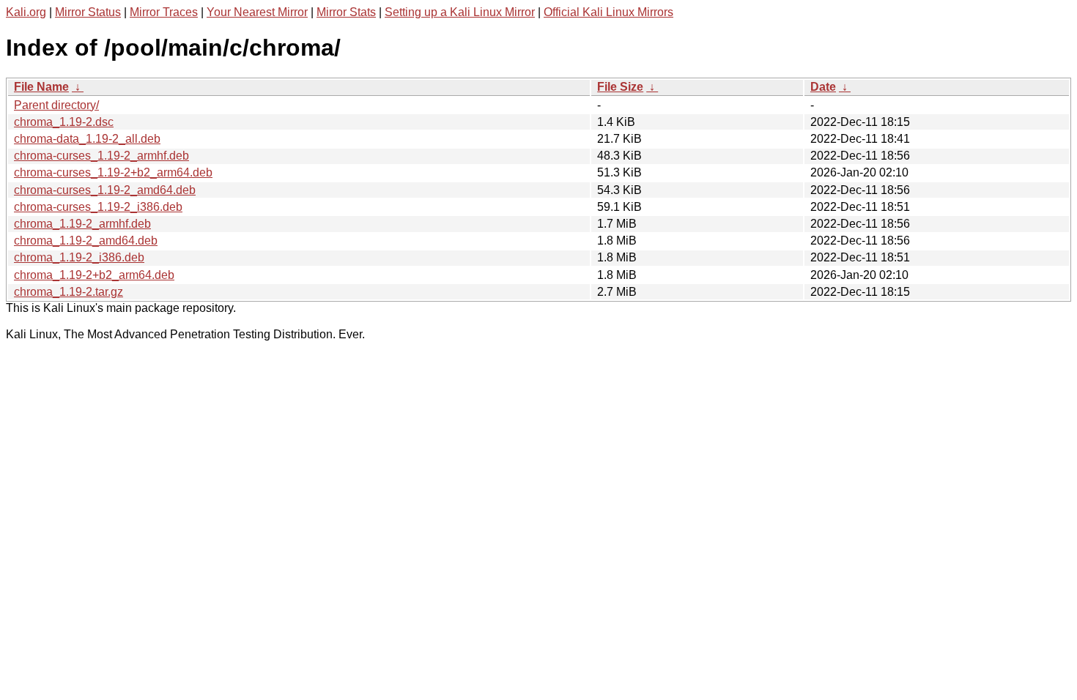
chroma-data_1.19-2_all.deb (87, 139)
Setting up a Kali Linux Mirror (460, 12)
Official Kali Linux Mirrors (608, 12)
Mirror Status (88, 12)
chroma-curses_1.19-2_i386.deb (98, 207)
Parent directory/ (56, 105)
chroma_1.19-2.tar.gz (68, 292)
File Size (620, 87)
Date (823, 87)
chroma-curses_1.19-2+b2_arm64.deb (113, 172)
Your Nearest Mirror (257, 12)
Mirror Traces (164, 12)
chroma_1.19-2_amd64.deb (86, 240)
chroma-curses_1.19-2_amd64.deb (105, 190)
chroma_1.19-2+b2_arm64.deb (94, 275)
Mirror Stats (346, 12)
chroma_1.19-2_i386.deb (79, 257)
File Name (41, 87)
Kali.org (26, 12)
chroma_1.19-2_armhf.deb (82, 223)
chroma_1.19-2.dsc (64, 122)
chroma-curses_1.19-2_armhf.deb (101, 155)
